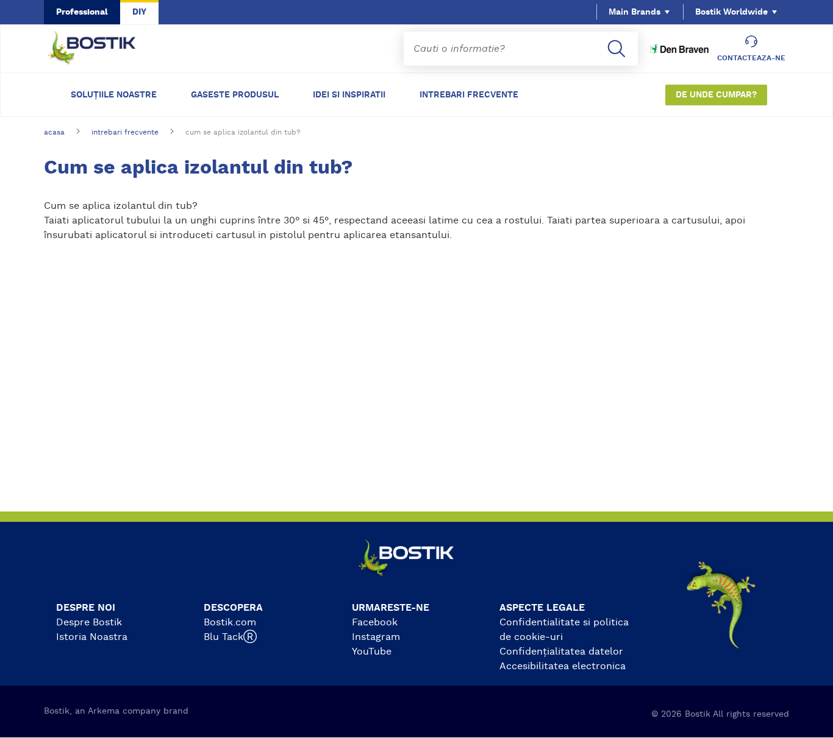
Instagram (376, 637)
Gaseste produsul (235, 95)
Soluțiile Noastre (114, 95)
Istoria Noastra (91, 637)
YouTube (371, 651)
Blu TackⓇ (230, 637)
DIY (139, 12)
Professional (82, 12)
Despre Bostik (89, 622)
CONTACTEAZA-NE (751, 58)
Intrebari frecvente (469, 95)
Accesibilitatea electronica (562, 666)
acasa (54, 132)
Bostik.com (230, 622)
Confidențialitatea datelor (561, 651)
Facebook (375, 622)
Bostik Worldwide (731, 12)
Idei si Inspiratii (349, 95)
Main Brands (634, 12)
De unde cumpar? (716, 95)
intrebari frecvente (125, 132)
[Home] (101, 48)
